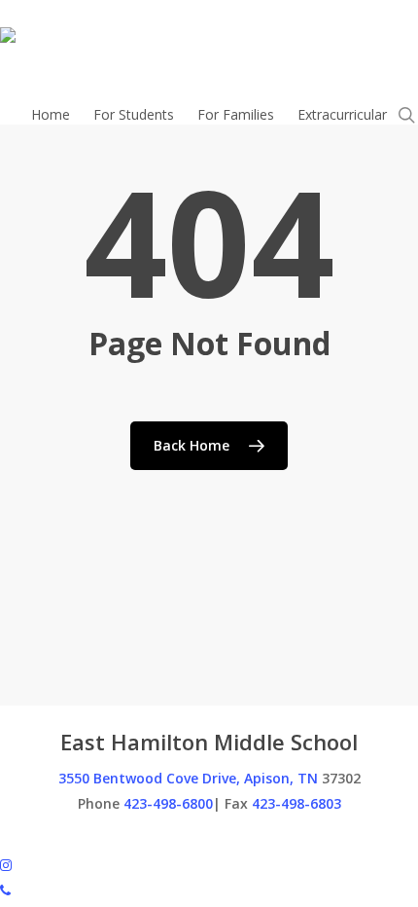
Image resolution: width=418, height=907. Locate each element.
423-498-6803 (296, 803)
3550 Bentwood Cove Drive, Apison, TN (188, 778)
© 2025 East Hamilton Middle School (115, 838)
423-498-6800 (168, 803)
